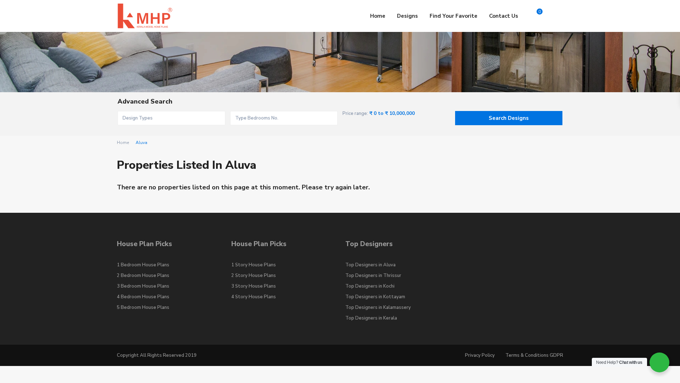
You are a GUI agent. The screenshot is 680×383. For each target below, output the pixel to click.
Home (377, 16)
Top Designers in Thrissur (373, 275)
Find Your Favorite (453, 16)
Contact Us (503, 16)
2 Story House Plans (253, 275)
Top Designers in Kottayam (375, 297)
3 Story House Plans (253, 286)
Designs (407, 16)
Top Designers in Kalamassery (378, 307)
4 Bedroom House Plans (143, 297)
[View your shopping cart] (533, 16)
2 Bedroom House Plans (143, 275)
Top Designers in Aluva (370, 265)
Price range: (355, 113)
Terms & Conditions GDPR (534, 355)
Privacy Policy (480, 355)
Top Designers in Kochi (370, 286)
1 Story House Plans (253, 265)
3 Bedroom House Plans (143, 286)
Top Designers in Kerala (371, 318)
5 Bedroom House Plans (143, 307)
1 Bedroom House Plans (143, 265)
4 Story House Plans (253, 297)
